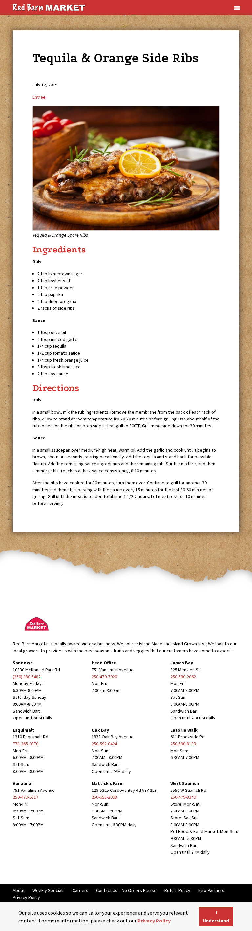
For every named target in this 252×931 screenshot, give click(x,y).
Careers (80, 890)
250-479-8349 (183, 797)
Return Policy (177, 890)
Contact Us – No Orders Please (126, 890)
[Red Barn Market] (49, 7)
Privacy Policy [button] (154, 920)
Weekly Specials (48, 890)
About (19, 890)
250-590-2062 (183, 677)
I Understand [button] (216, 916)
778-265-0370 (25, 744)
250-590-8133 (183, 744)
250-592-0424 (104, 744)
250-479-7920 (104, 677)
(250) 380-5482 (27, 677)
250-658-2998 (104, 797)
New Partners (211, 890)
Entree (39, 97)
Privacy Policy (26, 897)
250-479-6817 (25, 797)
